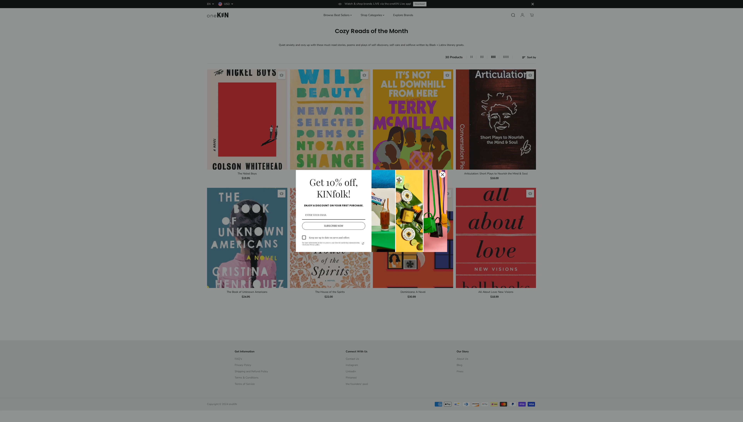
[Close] (442, 174)
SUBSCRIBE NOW (333, 225)
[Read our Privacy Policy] (363, 243)
